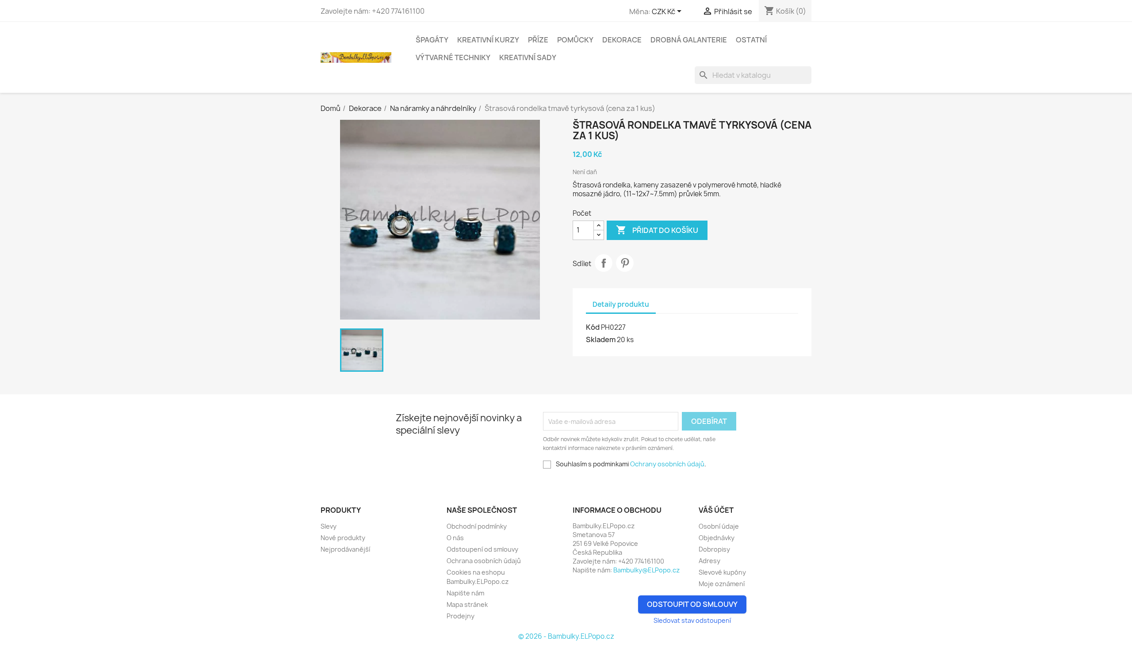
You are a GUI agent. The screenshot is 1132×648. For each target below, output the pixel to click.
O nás (455, 538)
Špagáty (432, 40)
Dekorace (622, 40)
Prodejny (460, 616)
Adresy (709, 561)
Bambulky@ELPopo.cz (646, 570)
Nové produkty (343, 538)
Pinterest (625, 263)
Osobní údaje (719, 526)
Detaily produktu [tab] (621, 304)
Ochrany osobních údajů (667, 464)
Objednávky (716, 538)
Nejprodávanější (345, 549)
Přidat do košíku (657, 230)
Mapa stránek (467, 604)
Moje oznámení (722, 583)
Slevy (329, 526)
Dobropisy (714, 549)
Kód (593, 327)
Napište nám (465, 593)
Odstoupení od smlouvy (482, 549)
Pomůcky (575, 40)
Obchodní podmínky (477, 526)
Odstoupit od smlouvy (692, 604)
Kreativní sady (527, 57)
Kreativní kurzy (488, 40)
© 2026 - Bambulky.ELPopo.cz (566, 636)
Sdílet (603, 263)
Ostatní (751, 40)
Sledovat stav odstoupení (692, 620)
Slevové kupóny (722, 572)
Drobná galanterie (688, 40)
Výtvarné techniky (453, 57)
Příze (538, 40)
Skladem (601, 339)
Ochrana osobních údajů (484, 561)
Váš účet (716, 510)
